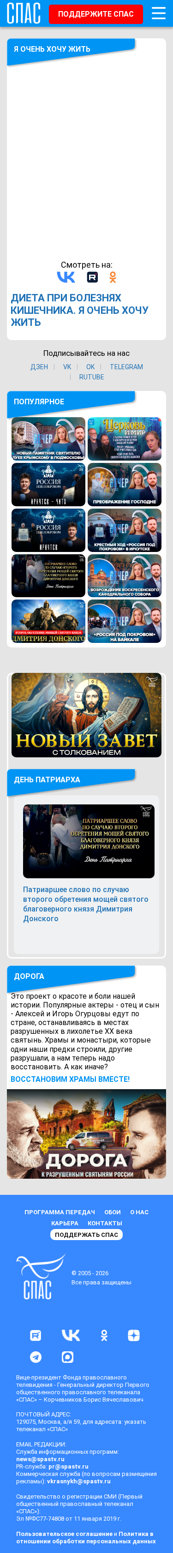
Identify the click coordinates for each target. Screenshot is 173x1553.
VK (67, 367)
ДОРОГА (29, 976)
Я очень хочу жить (52, 49)
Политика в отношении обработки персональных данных (86, 1537)
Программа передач (59, 1212)
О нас (139, 1212)
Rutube (91, 377)
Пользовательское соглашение (64, 1533)
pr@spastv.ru (68, 1466)
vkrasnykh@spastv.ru (79, 1481)
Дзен (39, 367)
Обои (112, 1212)
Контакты (105, 1223)
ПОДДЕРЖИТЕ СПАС (96, 14)
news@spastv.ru (40, 1459)
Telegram (126, 367)
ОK (90, 367)
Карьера (64, 1223)
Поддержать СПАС (86, 1234)
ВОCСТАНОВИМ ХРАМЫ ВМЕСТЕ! (70, 1079)
